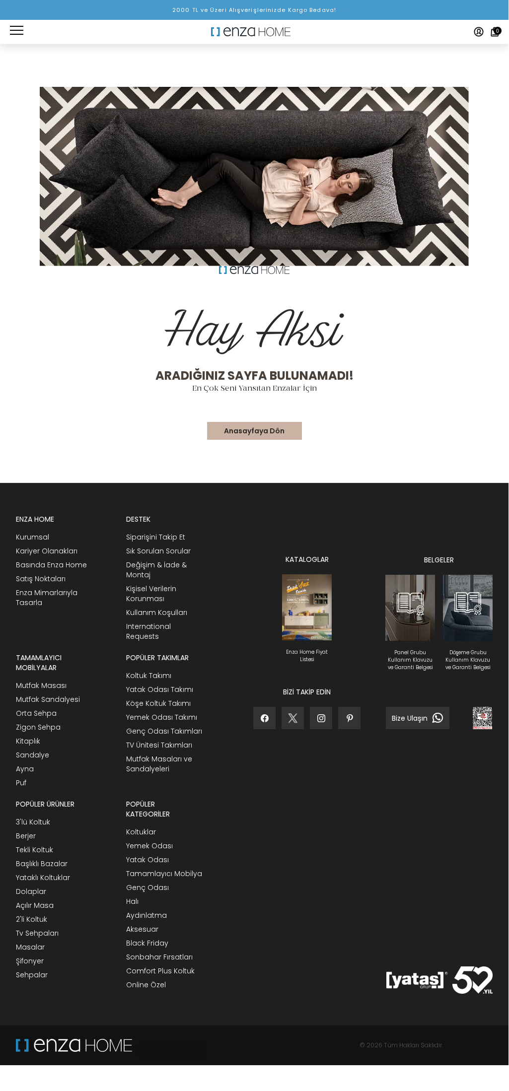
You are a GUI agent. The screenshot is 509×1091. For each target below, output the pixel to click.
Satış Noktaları (41, 579)
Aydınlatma (146, 915)
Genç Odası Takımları (164, 731)
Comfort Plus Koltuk (160, 971)
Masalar (30, 947)
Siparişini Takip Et (155, 537)
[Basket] (495, 32)
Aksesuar (142, 929)
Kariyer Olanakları (46, 551)
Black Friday (147, 943)
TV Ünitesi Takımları (159, 745)
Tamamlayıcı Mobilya (164, 874)
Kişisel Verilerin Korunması (151, 594)
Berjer (26, 836)
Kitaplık (28, 741)
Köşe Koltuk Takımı (158, 703)
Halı (132, 901)
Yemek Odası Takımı (161, 717)
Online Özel (146, 985)
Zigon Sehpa (38, 727)
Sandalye (32, 755)
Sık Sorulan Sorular (158, 551)
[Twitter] (293, 718)
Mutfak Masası (41, 685)
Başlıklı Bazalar (42, 864)
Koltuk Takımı (148, 676)
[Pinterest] (349, 718)
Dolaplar (31, 891)
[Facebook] (264, 718)
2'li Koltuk (31, 919)
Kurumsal (32, 537)
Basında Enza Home (51, 565)
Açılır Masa (35, 905)
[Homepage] (254, 32)
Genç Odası (147, 887)
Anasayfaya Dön (254, 431)
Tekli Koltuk (34, 850)
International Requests (148, 631)
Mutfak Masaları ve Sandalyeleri (159, 764)
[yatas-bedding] (168, 1045)
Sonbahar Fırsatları (159, 957)
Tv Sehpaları (37, 933)
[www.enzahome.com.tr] (74, 1045)
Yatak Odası (147, 860)
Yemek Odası (149, 846)
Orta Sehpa (36, 713)
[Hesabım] (478, 32)
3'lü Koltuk (33, 822)
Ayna (25, 769)
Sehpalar (32, 975)
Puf (21, 783)
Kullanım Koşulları (156, 612)
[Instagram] (321, 718)
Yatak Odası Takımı (159, 689)
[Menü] (16, 32)
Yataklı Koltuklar (43, 878)
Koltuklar (141, 832)
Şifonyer (30, 961)
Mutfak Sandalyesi (48, 699)
